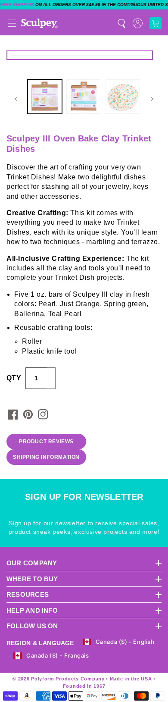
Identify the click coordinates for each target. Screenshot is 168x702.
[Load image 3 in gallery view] (123, 96)
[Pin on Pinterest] (28, 414)
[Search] (121, 23)
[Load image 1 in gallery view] (45, 96)
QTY (13, 378)
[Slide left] (15, 98)
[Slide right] (152, 98)
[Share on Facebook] (12, 414)
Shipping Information (46, 457)
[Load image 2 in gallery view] (83, 96)
